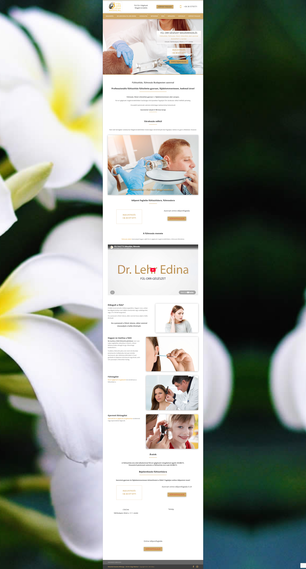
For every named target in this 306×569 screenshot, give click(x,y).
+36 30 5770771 (190, 6)
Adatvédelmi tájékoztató (114, 562)
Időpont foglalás (194, 16)
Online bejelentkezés (178, 62)
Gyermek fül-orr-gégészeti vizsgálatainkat (120, 418)
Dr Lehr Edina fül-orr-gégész (126, 16)
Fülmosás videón (127, 239)
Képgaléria (171, 16)
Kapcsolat (181, 16)
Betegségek (154, 16)
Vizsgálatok (143, 16)
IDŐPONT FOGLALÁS (165, 7)
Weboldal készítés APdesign (116, 566)
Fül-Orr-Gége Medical (132, 566)
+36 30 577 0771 (179, 53)
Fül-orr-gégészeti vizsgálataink (117, 380)
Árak (162, 16)
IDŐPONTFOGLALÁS (176, 219)
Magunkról (110, 16)
